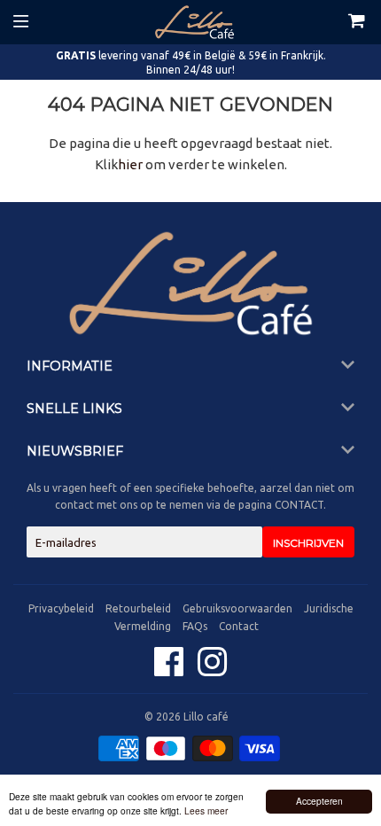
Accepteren (319, 800)
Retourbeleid (138, 608)
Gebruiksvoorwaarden (237, 608)
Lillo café (206, 716)
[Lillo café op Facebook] (170, 670)
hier (130, 164)
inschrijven (308, 542)
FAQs (195, 626)
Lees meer (206, 810)
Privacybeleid (61, 608)
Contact (239, 626)
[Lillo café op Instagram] (212, 670)
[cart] (338, 22)
